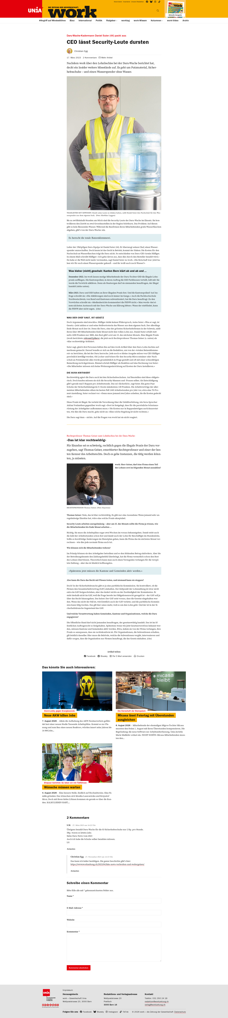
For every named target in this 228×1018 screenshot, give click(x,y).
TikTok (125, 1011)
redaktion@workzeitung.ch (157, 1001)
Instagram (113, 1011)
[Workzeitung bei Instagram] (155, 1)
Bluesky (100, 1011)
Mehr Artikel (106, 57)
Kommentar (73, 932)
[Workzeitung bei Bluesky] (151, 1)
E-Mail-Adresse (75, 908)
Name (70, 896)
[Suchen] (158, 10)
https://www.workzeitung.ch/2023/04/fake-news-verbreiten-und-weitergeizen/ (107, 864)
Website (70, 920)
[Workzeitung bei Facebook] (147, 1)
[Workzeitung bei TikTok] (159, 1)
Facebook (87, 1011)
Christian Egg (81, 51)
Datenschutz (180, 1011)
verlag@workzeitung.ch (155, 1004)
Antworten (71, 849)
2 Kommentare (90, 57)
